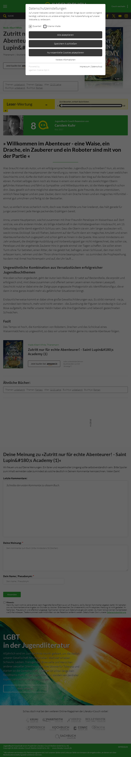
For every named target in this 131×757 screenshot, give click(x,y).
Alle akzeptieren (65, 34)
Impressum (85, 66)
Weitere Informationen (65, 59)
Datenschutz (96, 66)
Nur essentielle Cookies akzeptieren (65, 52)
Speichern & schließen (65, 43)
